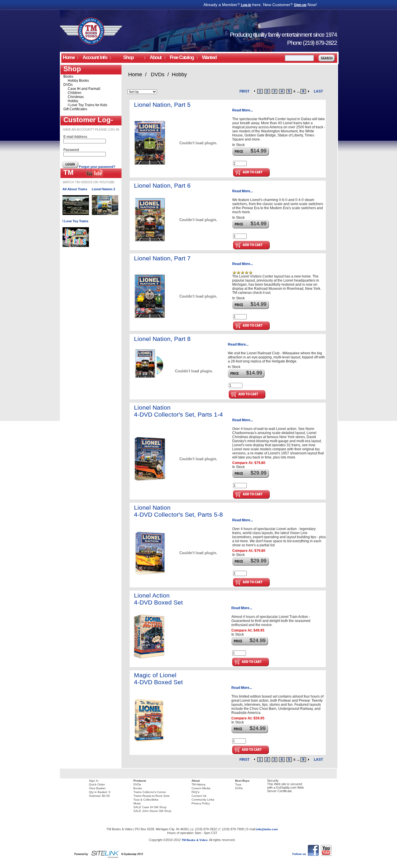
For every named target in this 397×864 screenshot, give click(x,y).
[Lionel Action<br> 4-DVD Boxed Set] (150, 657)
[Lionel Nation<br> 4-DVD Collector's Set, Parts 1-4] (151, 479)
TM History (198, 784)
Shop (128, 57)
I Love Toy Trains (75, 221)
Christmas (76, 97)
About (196, 780)
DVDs (68, 85)
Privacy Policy (201, 803)
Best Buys (242, 780)
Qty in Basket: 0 (99, 792)
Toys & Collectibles (145, 799)
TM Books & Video (195, 840)
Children (74, 93)
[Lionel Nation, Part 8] (149, 377)
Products (139, 780)
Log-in (246, 5)
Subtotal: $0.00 (99, 795)
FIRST (244, 91)
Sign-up (300, 5)
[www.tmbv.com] (91, 43)
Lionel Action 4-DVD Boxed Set (158, 599)
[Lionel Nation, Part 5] (151, 163)
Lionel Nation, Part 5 (162, 104)
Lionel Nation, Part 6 (162, 185)
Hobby (73, 101)
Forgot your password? (97, 166)
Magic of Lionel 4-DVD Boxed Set (158, 678)
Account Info (95, 57)
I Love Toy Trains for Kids (87, 105)
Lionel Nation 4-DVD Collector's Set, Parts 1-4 (178, 411)
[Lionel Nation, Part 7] (151, 317)
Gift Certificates (75, 109)
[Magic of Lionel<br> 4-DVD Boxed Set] (150, 741)
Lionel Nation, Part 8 (162, 338)
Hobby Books (78, 81)
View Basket (97, 788)
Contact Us (199, 795)
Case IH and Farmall (84, 89)
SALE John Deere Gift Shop (152, 811)
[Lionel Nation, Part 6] (151, 240)
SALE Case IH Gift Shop (150, 807)
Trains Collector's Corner (149, 792)
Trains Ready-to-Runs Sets (151, 795)
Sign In (94, 780)
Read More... (242, 110)
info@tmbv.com (267, 829)
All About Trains (74, 189)
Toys (238, 784)
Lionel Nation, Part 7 (162, 258)
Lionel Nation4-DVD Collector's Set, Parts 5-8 (178, 511)
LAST (318, 91)
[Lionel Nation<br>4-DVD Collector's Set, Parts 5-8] (151, 573)
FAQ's (195, 792)
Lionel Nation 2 (103, 189)
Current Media (201, 788)
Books (68, 76)
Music (137, 803)
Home (68, 57)
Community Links (203, 799)
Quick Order (97, 784)
